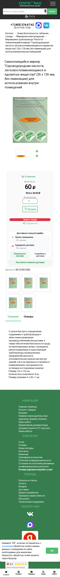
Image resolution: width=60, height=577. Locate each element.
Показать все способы (20, 255)
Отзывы (28, 316)
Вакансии (23, 454)
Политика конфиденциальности (35, 460)
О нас (21, 442)
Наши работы (25, 431)
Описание (13, 316)
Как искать (24, 499)
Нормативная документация (33, 425)
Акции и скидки (30, 220)
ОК (52, 550)
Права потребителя (28, 492)
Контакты (23, 451)
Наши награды (26, 448)
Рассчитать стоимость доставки (30, 262)
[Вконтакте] (30, 514)
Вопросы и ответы (28, 480)
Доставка (24, 489)
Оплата (22, 483)
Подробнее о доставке (40, 255)
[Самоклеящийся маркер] (13, 283)
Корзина (23, 413)
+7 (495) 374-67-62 (22, 24)
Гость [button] (31, 16)
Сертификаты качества (30, 457)
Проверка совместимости (32, 495)
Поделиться (31, 223)
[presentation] (37, 151)
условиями (7, 546)
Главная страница (28, 407)
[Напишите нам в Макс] (39, 25)
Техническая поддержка (31, 502)
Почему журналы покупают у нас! (35, 469)
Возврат (23, 486)
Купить (32, 209)
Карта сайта (25, 422)
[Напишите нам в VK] (46, 25)
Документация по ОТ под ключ (34, 428)
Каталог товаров (27, 410)
